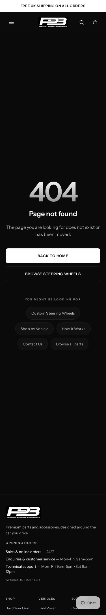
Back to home (53, 255)
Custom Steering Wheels (53, 313)
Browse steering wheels (53, 274)
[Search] (81, 22)
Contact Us (32, 344)
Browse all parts (69, 344)
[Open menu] (11, 22)
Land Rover (47, 608)
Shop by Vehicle (34, 328)
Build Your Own (17, 608)
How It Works (73, 328)
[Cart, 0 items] (94, 22)
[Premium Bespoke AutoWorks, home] (53, 22)
